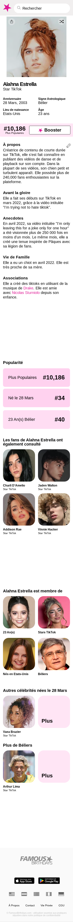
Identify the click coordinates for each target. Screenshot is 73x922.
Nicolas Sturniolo (26, 293)
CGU (61, 905)
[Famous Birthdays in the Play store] (49, 880)
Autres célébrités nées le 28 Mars (35, 690)
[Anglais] (12, 894)
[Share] (11, 21)
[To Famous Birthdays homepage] (7, 7)
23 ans (43, 114)
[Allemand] (61, 894)
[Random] (61, 21)
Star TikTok (12, 89)
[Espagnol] (24, 894)
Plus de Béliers (17, 745)
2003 (23, 103)
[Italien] (49, 894)
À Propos (14, 905)
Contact (30, 905)
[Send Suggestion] (69, 146)
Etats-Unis (11, 114)
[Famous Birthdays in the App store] (24, 880)
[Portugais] (36, 894)
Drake (28, 288)
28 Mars (10, 103)
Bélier (43, 103)
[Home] (36, 860)
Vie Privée (47, 905)
